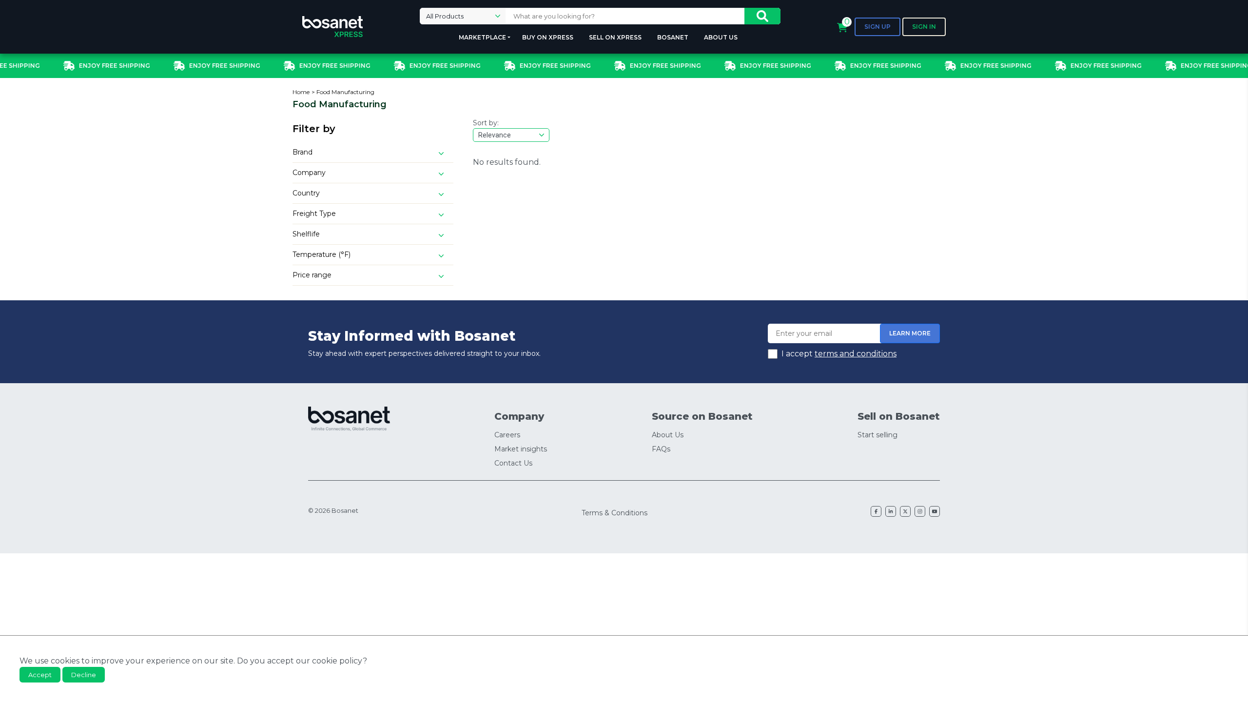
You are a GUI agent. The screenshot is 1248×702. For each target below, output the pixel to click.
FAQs (661, 449)
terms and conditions (856, 353)
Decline (83, 675)
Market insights (520, 449)
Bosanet (672, 37)
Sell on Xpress (615, 37)
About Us (721, 37)
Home (301, 92)
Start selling (877, 434)
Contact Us (513, 463)
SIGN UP (877, 26)
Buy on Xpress (547, 37)
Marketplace (482, 37)
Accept (40, 675)
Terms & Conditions (614, 512)
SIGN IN (924, 26)
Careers (507, 434)
